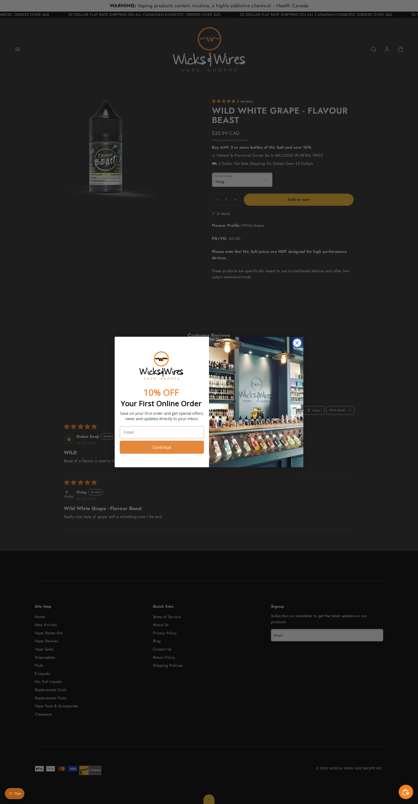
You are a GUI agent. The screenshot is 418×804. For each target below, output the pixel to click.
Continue (161, 447)
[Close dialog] (297, 343)
